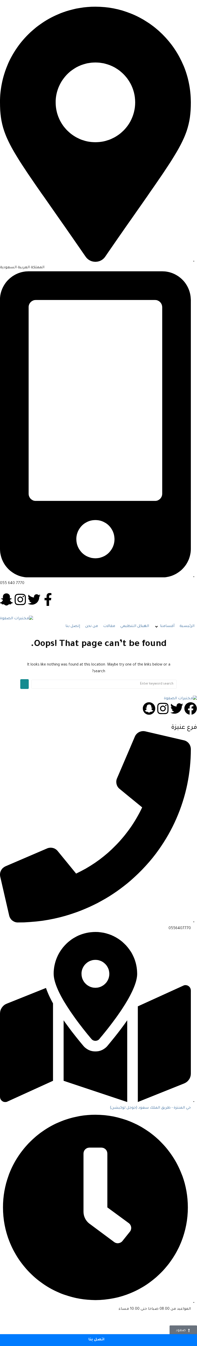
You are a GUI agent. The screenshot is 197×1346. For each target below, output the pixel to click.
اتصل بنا (96, 1340)
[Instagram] (20, 599)
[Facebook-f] (48, 599)
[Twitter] (34, 599)
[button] (164, 626)
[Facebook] (190, 708)
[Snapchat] (149, 708)
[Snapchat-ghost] (6, 599)
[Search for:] (104, 684)
